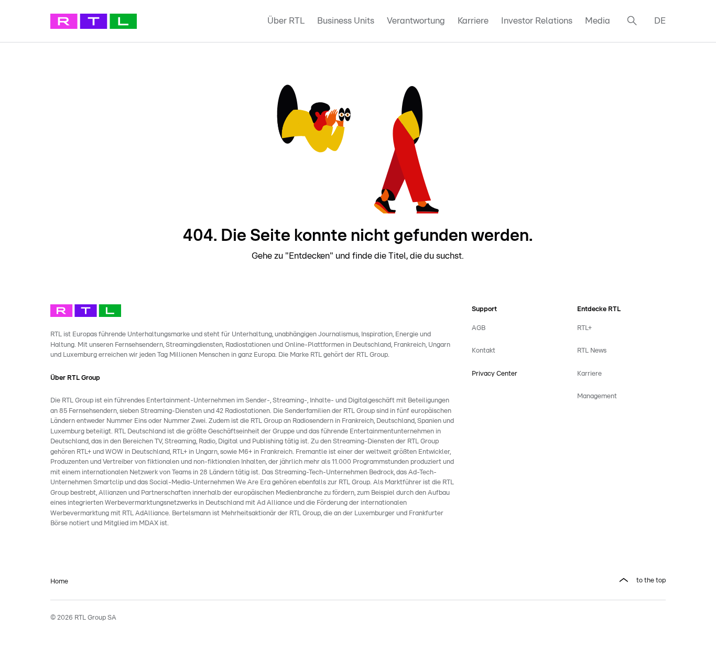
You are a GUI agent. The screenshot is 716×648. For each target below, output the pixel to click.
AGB (478, 328)
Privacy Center (494, 373)
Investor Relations (536, 20)
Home (59, 581)
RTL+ (584, 328)
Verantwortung (416, 20)
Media (597, 20)
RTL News (591, 350)
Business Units (345, 20)
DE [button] (660, 20)
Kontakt (483, 350)
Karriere (473, 20)
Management (597, 396)
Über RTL (286, 20)
